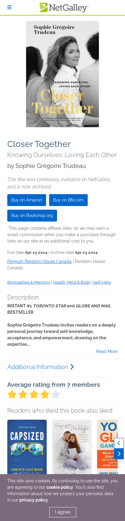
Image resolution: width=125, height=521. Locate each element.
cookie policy (59, 487)
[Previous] (119, 443)
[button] (27, 452)
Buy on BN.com (68, 200)
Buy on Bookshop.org (32, 215)
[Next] (119, 454)
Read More (107, 351)
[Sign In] (9, 7)
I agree (62, 512)
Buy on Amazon (26, 200)
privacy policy (33, 500)
